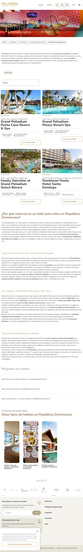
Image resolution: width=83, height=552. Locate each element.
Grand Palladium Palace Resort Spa (56, 123)
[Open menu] (79, 5)
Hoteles (40, 5)
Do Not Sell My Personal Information (20, 544)
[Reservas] (67, 5)
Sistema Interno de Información (67, 548)
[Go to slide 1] (31, 112)
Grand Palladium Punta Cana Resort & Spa (15, 125)
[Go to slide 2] (33, 112)
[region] (20, 539)
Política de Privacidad (46, 548)
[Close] (37, 531)
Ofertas (49, 5)
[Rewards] (62, 5)
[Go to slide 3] (35, 112)
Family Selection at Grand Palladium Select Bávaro (15, 184)
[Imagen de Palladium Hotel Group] (11, 442)
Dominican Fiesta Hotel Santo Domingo (55, 184)
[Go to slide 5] (39, 112)
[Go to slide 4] (37, 112)
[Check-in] (57, 5)
